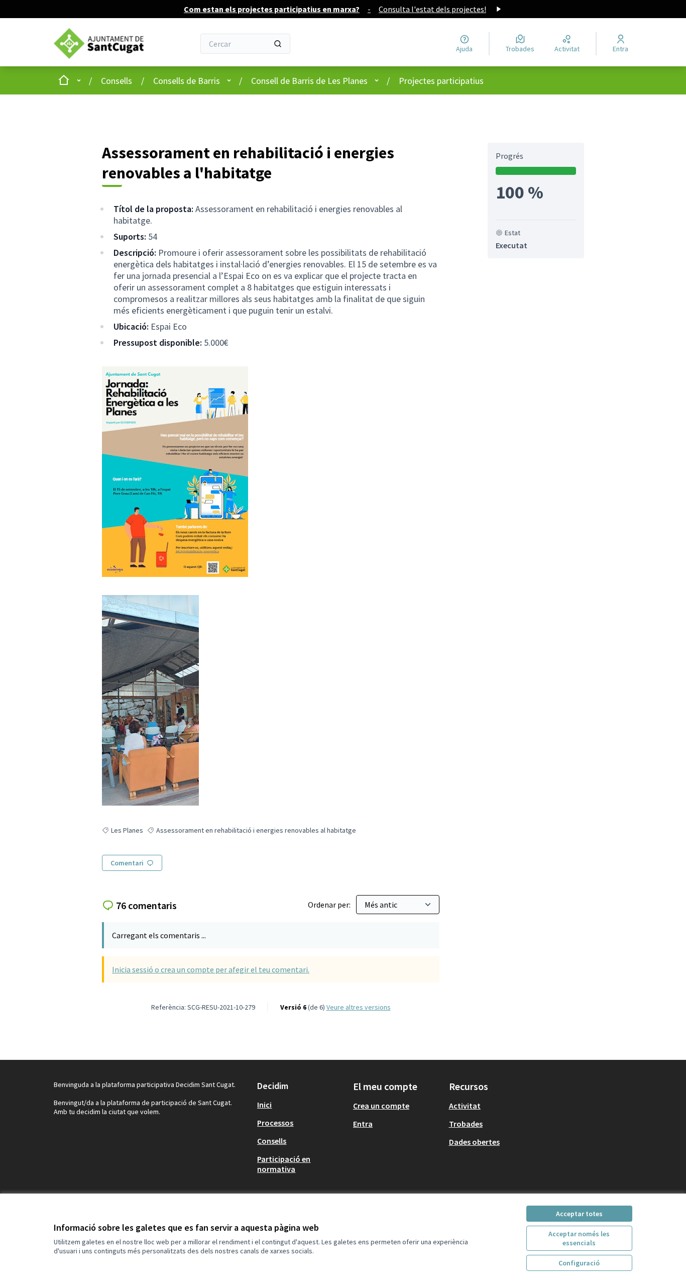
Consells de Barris (186, 80)
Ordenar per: (330, 905)
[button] (274, 1013)
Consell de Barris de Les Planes (309, 80)
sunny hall (152, 937)
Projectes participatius (441, 80)
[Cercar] (278, 43)
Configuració (579, 1262)
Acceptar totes (579, 1213)
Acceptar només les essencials (579, 1238)
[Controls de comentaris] (425, 937)
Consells (116, 80)
